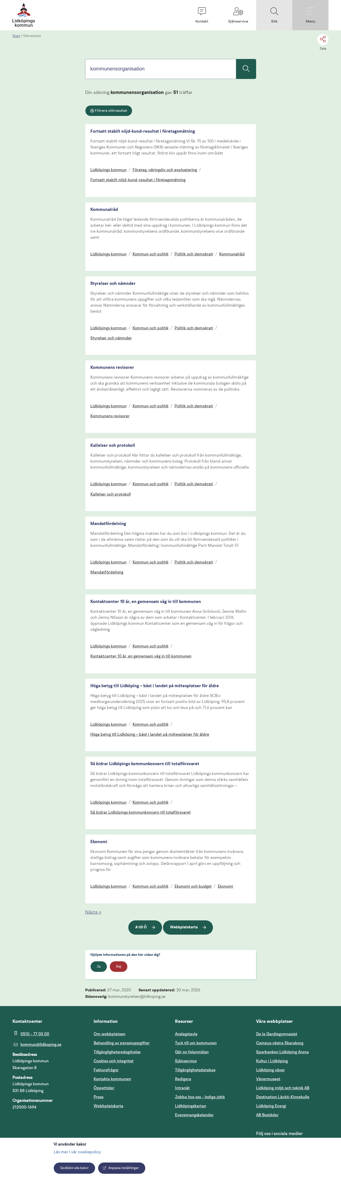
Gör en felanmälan (192, 1052)
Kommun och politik (151, 254)
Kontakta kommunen (112, 1079)
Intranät (206, 1088)
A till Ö (141, 927)
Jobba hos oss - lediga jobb (200, 1097)
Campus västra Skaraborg (279, 1043)
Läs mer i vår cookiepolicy (77, 1152)
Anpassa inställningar (123, 1168)
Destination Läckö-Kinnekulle (292, 1097)
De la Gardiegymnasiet (276, 1034)
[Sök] (246, 69)
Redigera (183, 1079)
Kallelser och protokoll (112, 446)
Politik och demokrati (193, 254)
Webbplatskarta (184, 927)
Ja (99, 966)
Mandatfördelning (108, 524)
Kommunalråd (104, 210)
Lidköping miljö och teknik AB (282, 1088)
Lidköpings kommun (108, 170)
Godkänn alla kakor (74, 1168)
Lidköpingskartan (211, 1106)
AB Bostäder (291, 1115)
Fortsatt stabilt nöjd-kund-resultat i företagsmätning (142, 131)
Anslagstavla (186, 1034)
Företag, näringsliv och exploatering (165, 170)
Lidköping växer (270, 1070)
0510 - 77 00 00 (34, 1034)
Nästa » (93, 912)
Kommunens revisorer (112, 368)
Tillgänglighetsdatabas (211, 1070)
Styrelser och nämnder (113, 284)
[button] (202, 15)
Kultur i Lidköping (272, 1061)
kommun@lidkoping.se (40, 1044)
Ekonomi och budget (193, 887)
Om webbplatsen (109, 1034)
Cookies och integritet (114, 1061)
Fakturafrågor (106, 1070)
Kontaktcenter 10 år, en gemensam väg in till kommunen (145, 602)
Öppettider (104, 1088)
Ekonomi (98, 842)
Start (16, 36)
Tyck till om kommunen (211, 1043)
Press (98, 1097)
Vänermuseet (268, 1079)
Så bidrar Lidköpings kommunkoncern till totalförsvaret (144, 764)
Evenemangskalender (211, 1115)
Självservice (209, 1061)
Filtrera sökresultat (111, 111)
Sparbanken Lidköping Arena (282, 1052)
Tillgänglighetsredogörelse (117, 1052)
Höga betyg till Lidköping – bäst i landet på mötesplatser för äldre (154, 686)
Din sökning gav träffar (138, 92)
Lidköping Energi (292, 1106)
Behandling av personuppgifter (122, 1043)
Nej (118, 966)
